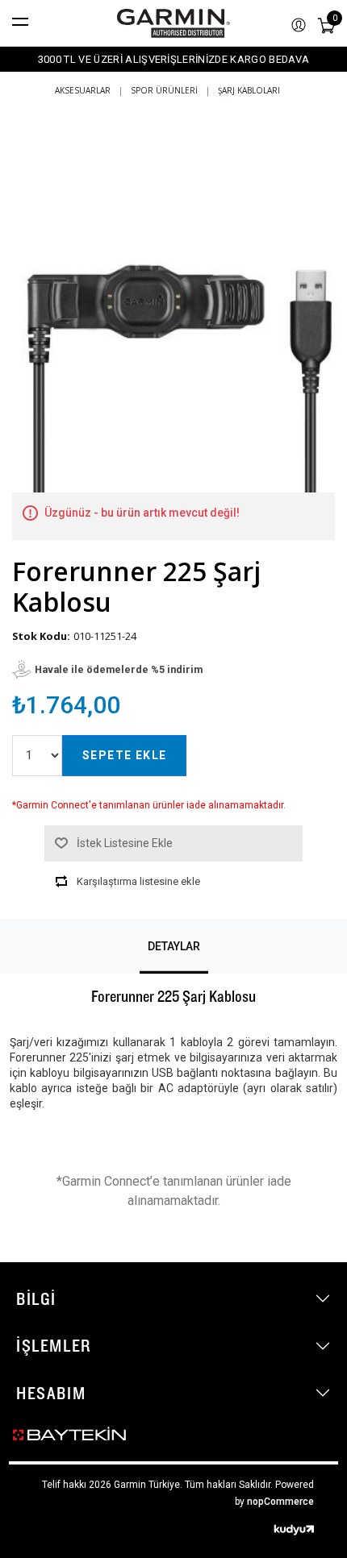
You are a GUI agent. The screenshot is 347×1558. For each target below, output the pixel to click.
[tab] (174, 946)
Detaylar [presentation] (174, 946)
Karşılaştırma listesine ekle (138, 881)
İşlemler (53, 1345)
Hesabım (51, 1392)
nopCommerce (280, 1501)
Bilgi (36, 1298)
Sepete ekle (124, 755)
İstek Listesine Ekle (125, 843)
